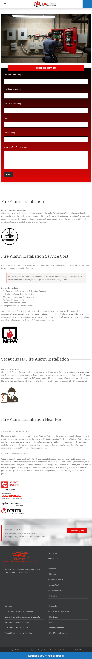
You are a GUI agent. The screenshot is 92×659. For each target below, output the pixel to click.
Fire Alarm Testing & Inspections (18, 627)
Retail (51, 622)
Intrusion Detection (57, 590)
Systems (52, 568)
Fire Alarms (53, 574)
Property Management (58, 627)
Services (8, 606)
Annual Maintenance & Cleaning (18, 633)
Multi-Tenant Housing (58, 633)
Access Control (55, 585)
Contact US (53, 558)
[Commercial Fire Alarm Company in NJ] (45, 2)
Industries (53, 606)
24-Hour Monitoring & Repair (17, 622)
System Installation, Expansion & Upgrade (22, 617)
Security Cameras (56, 579)
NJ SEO (79, 650)
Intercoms (53, 596)
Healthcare (53, 617)
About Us (53, 553)
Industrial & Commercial (59, 611)
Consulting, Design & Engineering (19, 611)
